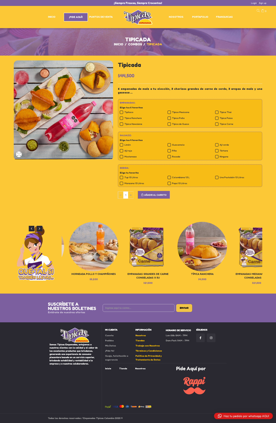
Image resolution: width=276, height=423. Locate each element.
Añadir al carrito (155, 195)
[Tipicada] (19, 158)
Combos (135, 44)
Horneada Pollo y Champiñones (93, 274)
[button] (243, 416)
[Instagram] (211, 338)
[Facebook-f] (200, 338)
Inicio (118, 44)
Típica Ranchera (202, 274)
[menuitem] (52, 17)
